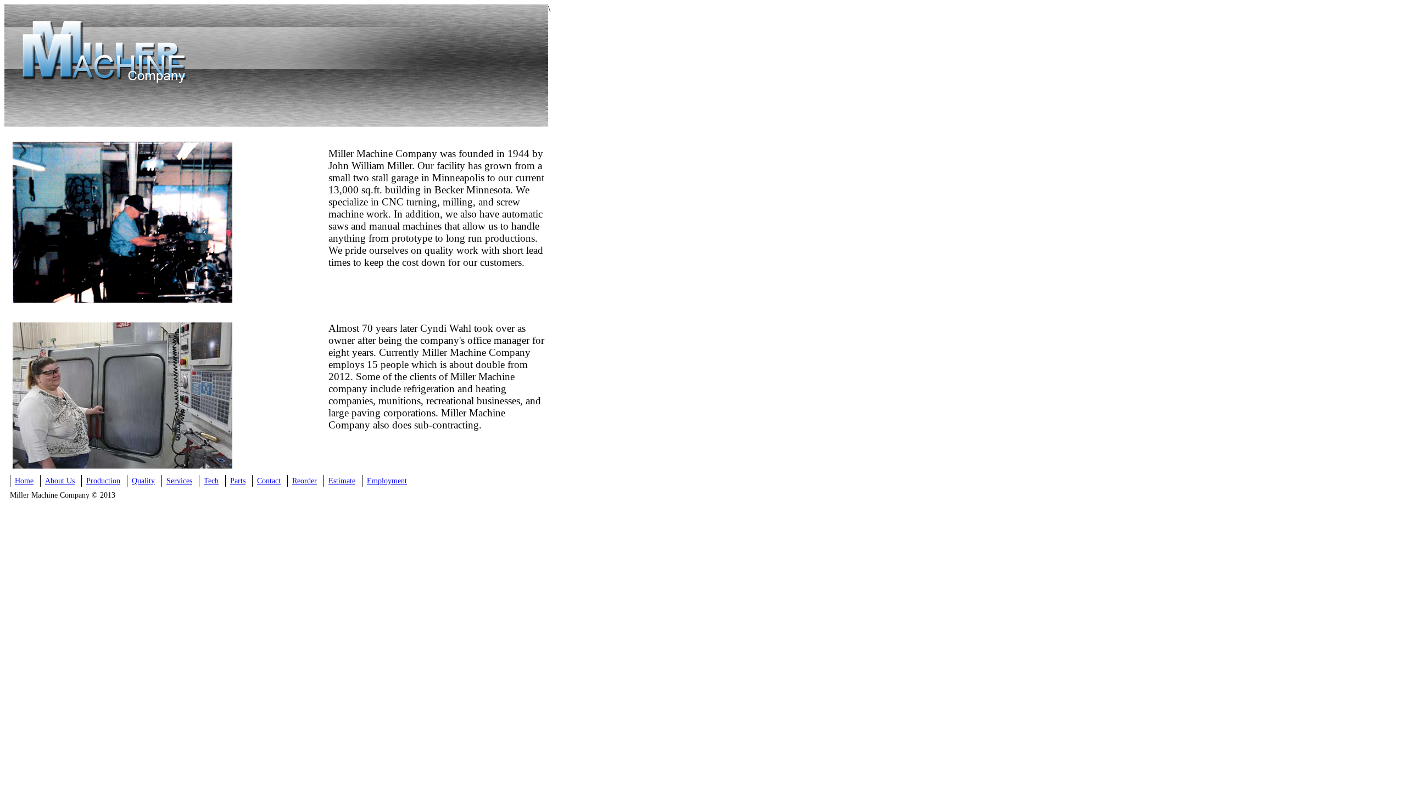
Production (103, 481)
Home (24, 481)
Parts (238, 481)
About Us (60, 481)
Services (179, 481)
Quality (143, 481)
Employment (387, 481)
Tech (211, 481)
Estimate (341, 481)
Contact (269, 481)
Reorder (304, 481)
